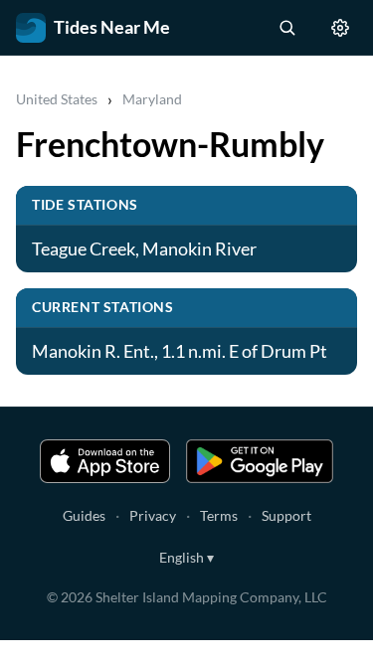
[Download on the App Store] (105, 461)
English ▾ (186, 557)
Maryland (152, 98)
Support (286, 515)
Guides (84, 515)
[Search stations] (286, 28)
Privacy (152, 515)
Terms (219, 515)
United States (56, 98)
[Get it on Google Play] (259, 461)
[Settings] (340, 28)
